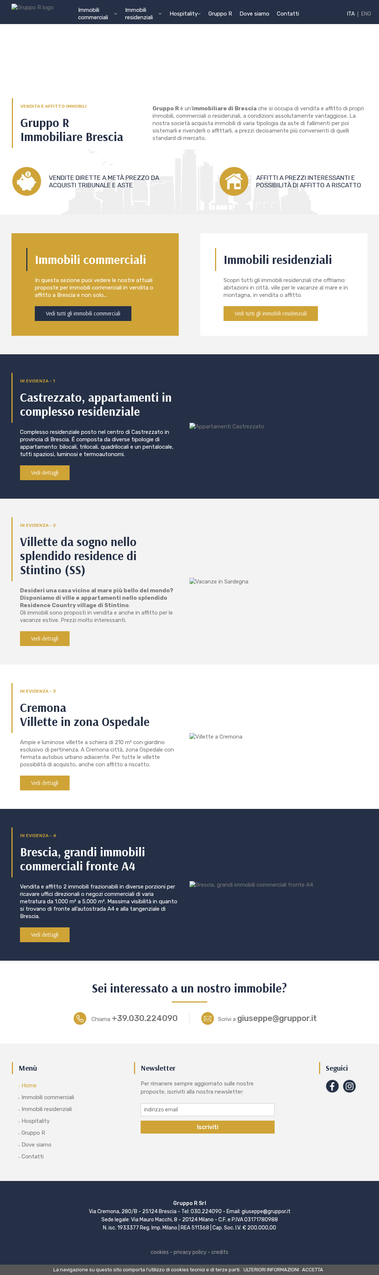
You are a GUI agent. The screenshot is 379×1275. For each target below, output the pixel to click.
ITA (351, 14)
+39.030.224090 (134, 1018)
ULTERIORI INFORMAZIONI (271, 1269)
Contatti (288, 13)
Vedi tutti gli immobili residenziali (271, 313)
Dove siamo (254, 13)
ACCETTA (312, 1269)
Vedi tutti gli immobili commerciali (83, 313)
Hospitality (35, 1121)
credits (219, 1252)
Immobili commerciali (47, 1097)
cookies (160, 1252)
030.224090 (206, 1211)
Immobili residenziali (46, 1109)
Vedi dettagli (44, 472)
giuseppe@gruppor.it (267, 1018)
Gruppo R (220, 13)
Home (29, 1085)
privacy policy (190, 1252)
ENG (366, 14)
